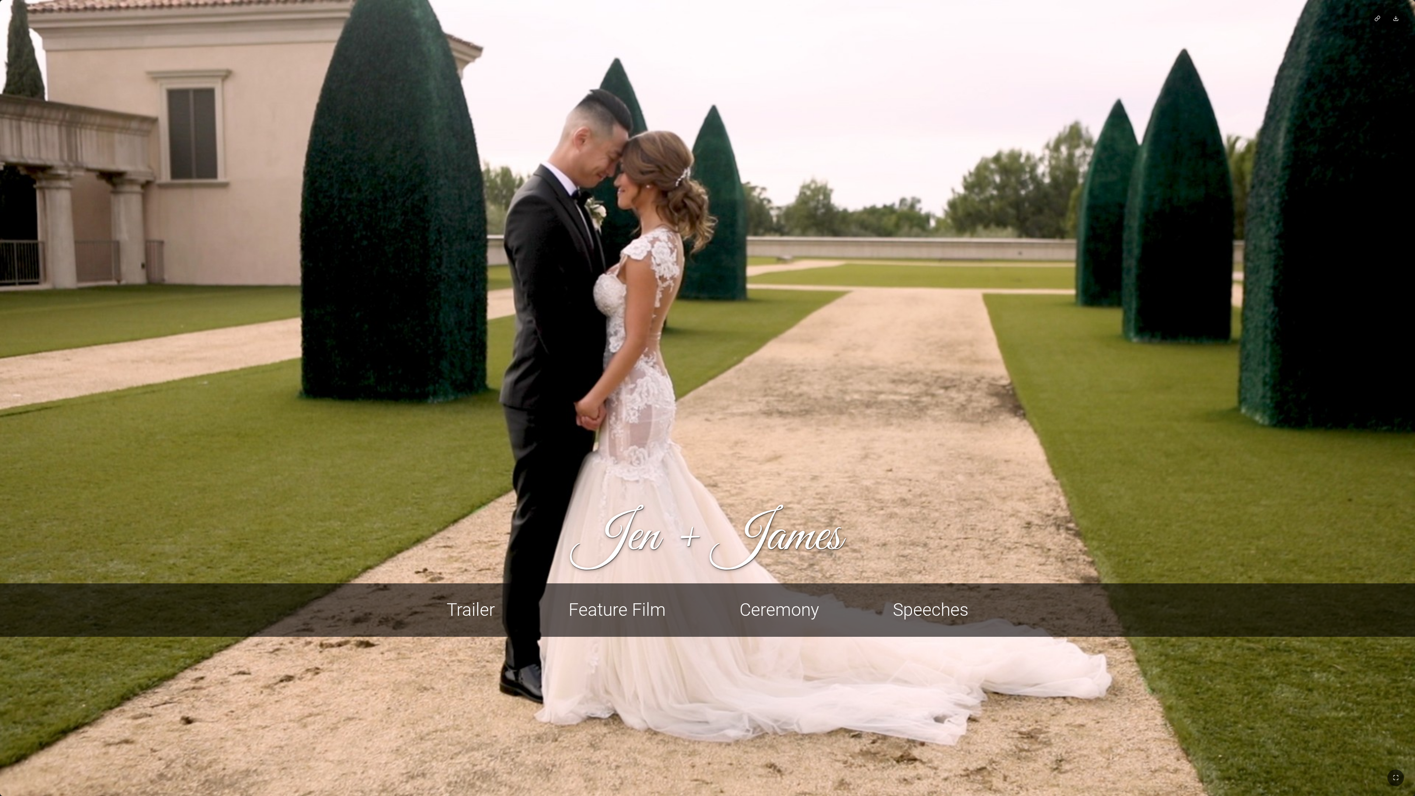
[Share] (1377, 18)
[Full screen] (1395, 777)
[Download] (1395, 18)
